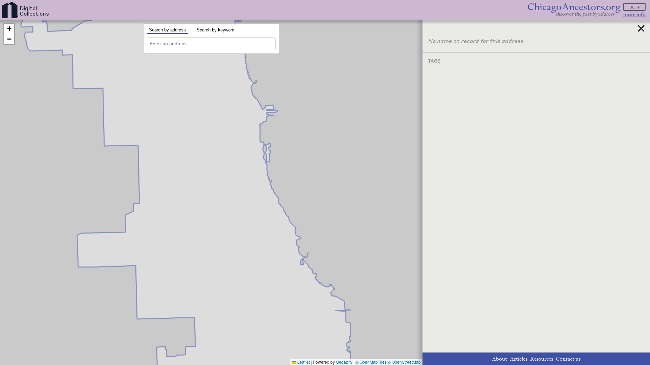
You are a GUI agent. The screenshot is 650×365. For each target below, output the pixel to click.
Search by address (167, 29)
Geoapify (344, 362)
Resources (541, 358)
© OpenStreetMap (404, 362)
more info (634, 14)
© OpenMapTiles (371, 362)
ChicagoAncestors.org (574, 6)
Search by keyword (215, 29)
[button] (9, 29)
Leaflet (303, 362)
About (499, 358)
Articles (518, 358)
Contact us (568, 358)
